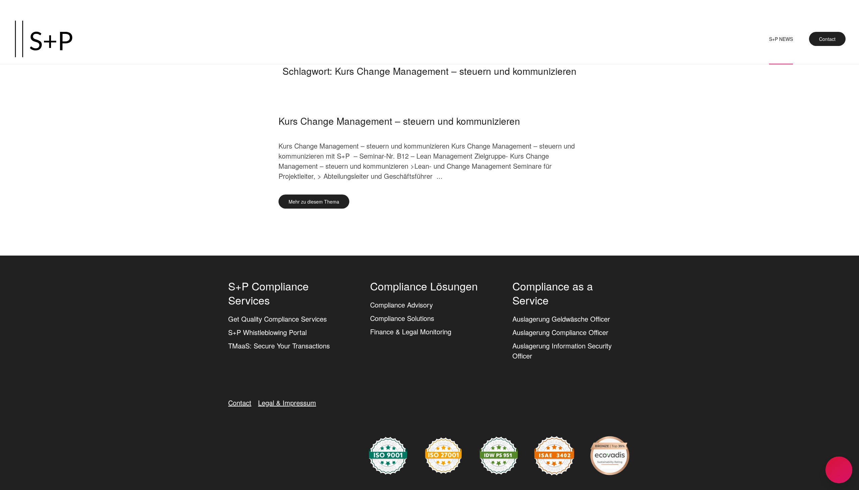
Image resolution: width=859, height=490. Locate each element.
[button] (838, 469)
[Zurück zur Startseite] (43, 39)
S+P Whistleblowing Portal (267, 332)
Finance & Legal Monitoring (410, 331)
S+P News (781, 39)
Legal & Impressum (287, 402)
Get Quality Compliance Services (277, 319)
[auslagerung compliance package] (443, 454)
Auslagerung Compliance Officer (560, 332)
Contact (827, 39)
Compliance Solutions (402, 318)
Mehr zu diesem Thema (314, 201)
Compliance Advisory (401, 305)
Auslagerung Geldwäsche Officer (561, 319)
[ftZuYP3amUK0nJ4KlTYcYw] (610, 454)
